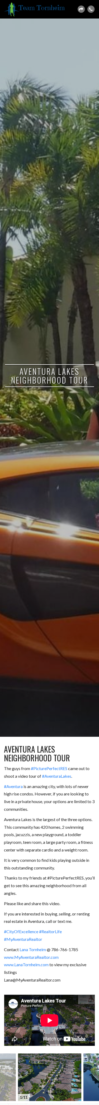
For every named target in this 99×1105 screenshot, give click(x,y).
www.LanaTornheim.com (26, 964)
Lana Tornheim (33, 949)
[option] (49, 1077)
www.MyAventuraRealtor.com (31, 957)
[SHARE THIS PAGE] (81, 9)
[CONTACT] (91, 9)
